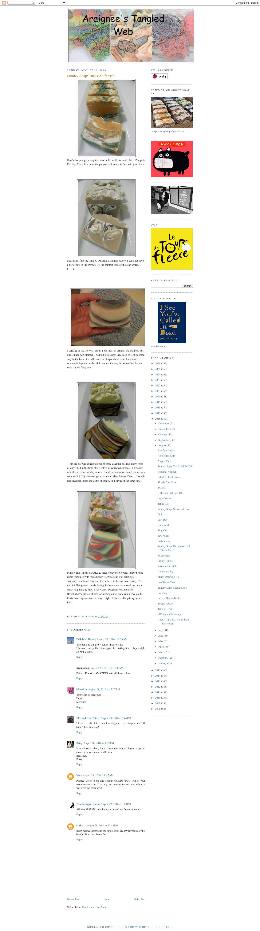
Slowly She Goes (167, 482)
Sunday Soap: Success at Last (173, 509)
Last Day (162, 519)
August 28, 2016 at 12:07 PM (104, 689)
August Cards (165, 461)
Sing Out (162, 530)
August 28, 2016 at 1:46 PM (116, 718)
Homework (164, 525)
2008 (158, 708)
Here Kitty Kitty (166, 455)
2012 (158, 686)
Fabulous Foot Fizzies (169, 477)
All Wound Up (165, 571)
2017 (158, 413)
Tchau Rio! (164, 503)
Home (107, 899)
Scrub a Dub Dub (167, 566)
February (163, 657)
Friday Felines (165, 561)
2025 (158, 369)
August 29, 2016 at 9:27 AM (98, 775)
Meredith (81, 689)
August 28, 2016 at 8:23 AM (112, 639)
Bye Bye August (166, 450)
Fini (160, 514)
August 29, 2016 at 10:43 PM (102, 825)
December (164, 423)
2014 (158, 675)
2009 (158, 703)
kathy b (80, 825)
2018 (158, 407)
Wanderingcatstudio (88, 804)
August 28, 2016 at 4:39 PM (99, 743)
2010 (158, 697)
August (162, 445)
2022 (158, 385)
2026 (158, 363)
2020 (158, 396)
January (162, 663)
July (160, 630)
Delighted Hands (86, 639)
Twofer (161, 487)
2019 (158, 402)
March (162, 652)
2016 (158, 418)
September (164, 440)
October (163, 434)
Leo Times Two (166, 582)
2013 (158, 681)
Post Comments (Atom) (95, 907)
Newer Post (73, 899)
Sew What (163, 535)
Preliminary (164, 541)
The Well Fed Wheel (88, 718)
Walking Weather (167, 471)
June (161, 635)
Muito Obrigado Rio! (169, 577)
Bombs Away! (165, 603)
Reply (79, 657)
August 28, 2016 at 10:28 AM (107, 668)
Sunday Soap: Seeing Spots (172, 587)
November (164, 429)
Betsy (79, 743)
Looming (162, 593)
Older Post (139, 899)
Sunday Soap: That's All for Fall (175, 466)
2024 (158, 374)
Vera (79, 775)
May (161, 641)
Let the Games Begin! (169, 598)
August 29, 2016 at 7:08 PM (116, 804)
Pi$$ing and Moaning (169, 614)
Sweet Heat (164, 555)
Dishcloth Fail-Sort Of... (171, 493)
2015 (158, 670)
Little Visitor (165, 498)
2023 (158, 380)
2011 (158, 692)
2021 (158, 391)
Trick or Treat (165, 609)
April (161, 646)
